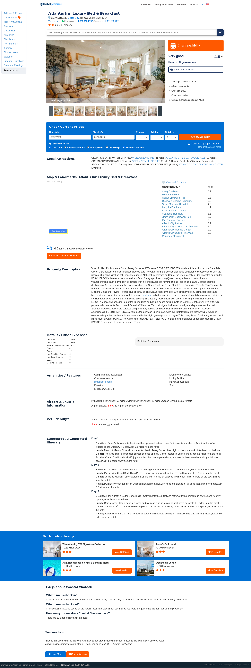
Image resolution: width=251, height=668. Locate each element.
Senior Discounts (76, 147)
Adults (154, 132)
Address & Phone (13, 13)
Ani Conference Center (174, 210)
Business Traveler (135, 147)
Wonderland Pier (171, 194)
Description (10, 30)
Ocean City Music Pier (173, 197)
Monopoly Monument (173, 236)
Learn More (56, 654)
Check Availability (200, 136)
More (193, 4)
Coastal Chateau (176, 182)
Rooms (140, 132)
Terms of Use (28, 665)
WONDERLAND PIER (144, 157)
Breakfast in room (103, 381)
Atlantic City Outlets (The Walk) (178, 233)
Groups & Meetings (14, 65)
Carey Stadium (170, 191)
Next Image (156, 71)
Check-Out (98, 132)
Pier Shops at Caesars (173, 220)
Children (169, 132)
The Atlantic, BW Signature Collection (84, 544)
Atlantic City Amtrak (172, 223)
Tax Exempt (114, 147)
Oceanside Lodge (166, 562)
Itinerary (8, 48)
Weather (8, 56)
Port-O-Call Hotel (166, 544)
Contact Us (6, 665)
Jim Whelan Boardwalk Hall (176, 217)
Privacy (39, 665)
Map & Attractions (13, 22)
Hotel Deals (146, 4)
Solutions (181, 4)
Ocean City (73, 18)
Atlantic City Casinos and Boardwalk (181, 226)
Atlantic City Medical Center (176, 229)
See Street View (58, 231)
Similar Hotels (11, 52)
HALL (202, 157)
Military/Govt (96, 147)
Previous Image (55, 71)
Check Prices (11, 17)
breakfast (146, 295)
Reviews (8, 26)
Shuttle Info (9, 39)
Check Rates (78, 654)
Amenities (9, 35)
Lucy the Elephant (171, 207)
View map (53, 21)
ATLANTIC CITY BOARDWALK (182, 157)
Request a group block (209, 147)
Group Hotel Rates (164, 4)
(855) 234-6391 (82, 665)
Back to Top (12, 70)
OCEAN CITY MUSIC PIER (146, 161)
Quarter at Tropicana (172, 213)
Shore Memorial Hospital (175, 204)
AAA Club (57, 147)
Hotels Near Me (51, 665)
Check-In (54, 132)
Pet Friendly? (11, 43)
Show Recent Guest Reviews (64, 255)
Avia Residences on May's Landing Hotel (85, 562)
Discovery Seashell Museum (177, 201)
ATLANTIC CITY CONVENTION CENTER (201, 164)
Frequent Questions (14, 61)
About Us (16, 665)
